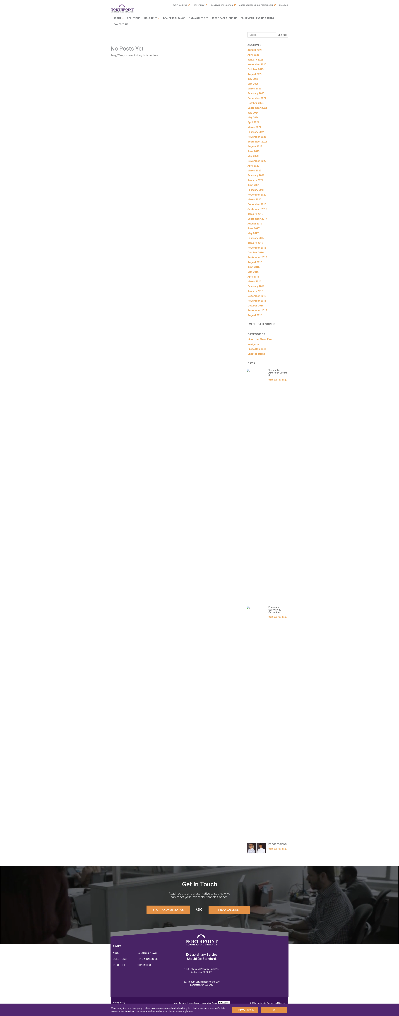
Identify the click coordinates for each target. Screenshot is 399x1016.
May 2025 (253, 83)
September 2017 (257, 218)
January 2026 (255, 59)
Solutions (133, 18)
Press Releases (257, 349)
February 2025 (256, 93)
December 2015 (257, 295)
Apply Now (199, 5)
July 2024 (253, 112)
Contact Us (121, 24)
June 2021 (254, 185)
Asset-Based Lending (225, 18)
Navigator (253, 344)
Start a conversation (168, 909)
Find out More (245, 1010)
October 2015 (256, 305)
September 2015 (257, 310)
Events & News (180, 5)
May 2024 (253, 117)
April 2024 (253, 122)
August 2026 (255, 50)
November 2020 (257, 194)
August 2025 (255, 74)
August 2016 (255, 262)
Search (282, 35)
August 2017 (255, 223)
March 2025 (254, 88)
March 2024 (254, 127)
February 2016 (256, 286)
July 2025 (253, 78)
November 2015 (257, 300)
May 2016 (253, 271)
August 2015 (255, 315)
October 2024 (256, 103)
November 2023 (257, 136)
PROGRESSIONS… (278, 844)
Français (283, 5)
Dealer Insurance (174, 18)
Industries (150, 18)
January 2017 (255, 242)
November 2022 (257, 160)
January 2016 (255, 291)
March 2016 (254, 281)
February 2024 (256, 132)
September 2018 (257, 209)
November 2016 (257, 247)
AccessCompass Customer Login (256, 5)
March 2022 (254, 170)
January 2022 (255, 180)
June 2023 (254, 151)
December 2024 (257, 98)
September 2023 (257, 141)
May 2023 (253, 156)
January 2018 (255, 214)
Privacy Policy (119, 1002)
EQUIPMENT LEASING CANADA (257, 18)
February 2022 (256, 175)
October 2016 (256, 252)
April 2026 (253, 54)
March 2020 (254, 199)
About (117, 18)
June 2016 (254, 267)
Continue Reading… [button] (277, 380)
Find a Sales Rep (198, 18)
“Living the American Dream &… (277, 373)
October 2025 (256, 69)
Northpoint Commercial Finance (122, 8)
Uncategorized (256, 353)
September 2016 (257, 257)
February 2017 (256, 238)
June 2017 (254, 228)
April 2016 (253, 276)
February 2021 (256, 189)
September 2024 (257, 107)
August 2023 (255, 146)
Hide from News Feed (260, 339)
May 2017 (253, 233)
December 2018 (257, 204)
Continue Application (222, 5)
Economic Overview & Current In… (274, 610)
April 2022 (253, 165)
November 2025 (257, 64)
